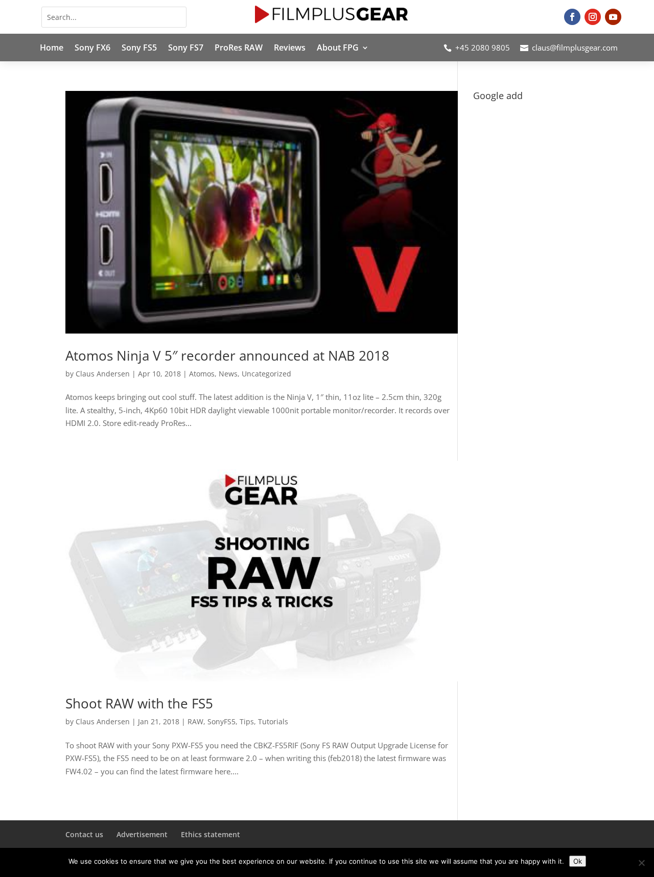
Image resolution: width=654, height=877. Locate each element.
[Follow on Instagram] (593, 17)
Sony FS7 (185, 48)
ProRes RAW (239, 48)
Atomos (202, 373)
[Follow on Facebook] (572, 17)
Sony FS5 (139, 48)
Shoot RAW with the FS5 (139, 703)
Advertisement (142, 834)
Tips (247, 721)
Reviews (290, 48)
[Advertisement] (531, 258)
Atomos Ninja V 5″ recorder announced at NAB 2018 (227, 355)
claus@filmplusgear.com (575, 47)
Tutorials (273, 721)
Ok (577, 861)
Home (51, 48)
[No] (641, 863)
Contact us (84, 834)
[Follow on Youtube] (613, 17)
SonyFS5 (221, 721)
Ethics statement (210, 834)
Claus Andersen (103, 373)
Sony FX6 (92, 48)
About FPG (338, 48)
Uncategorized (266, 373)
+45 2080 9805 (482, 47)
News (228, 373)
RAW (195, 721)
